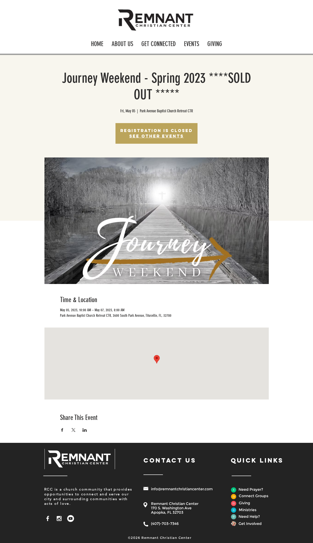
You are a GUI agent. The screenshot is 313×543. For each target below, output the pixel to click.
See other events (156, 136)
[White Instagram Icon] (59, 518)
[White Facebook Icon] (47, 518)
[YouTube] (70, 518)
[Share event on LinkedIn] (84, 430)
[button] (122, 42)
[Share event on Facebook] (62, 430)
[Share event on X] (73, 430)
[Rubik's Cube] (233, 524)
